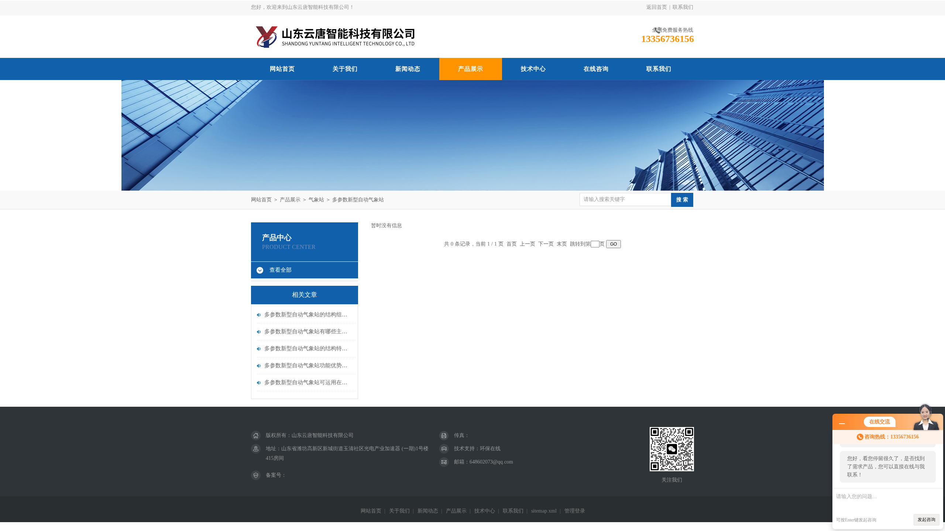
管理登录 (574, 511)
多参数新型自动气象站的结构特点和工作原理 (308, 348)
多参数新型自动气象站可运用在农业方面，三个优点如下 (308, 382)
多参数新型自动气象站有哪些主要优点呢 (308, 331)
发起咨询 (926, 519)
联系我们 (683, 7)
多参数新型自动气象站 (358, 199)
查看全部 (280, 270)
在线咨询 (596, 69)
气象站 (316, 199)
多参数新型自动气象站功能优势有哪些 (308, 365)
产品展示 (470, 69)
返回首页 (656, 7)
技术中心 (533, 69)
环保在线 (490, 448)
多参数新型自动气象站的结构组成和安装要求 (308, 314)
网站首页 (282, 69)
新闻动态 (407, 69)
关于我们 (345, 69)
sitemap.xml (544, 511)
